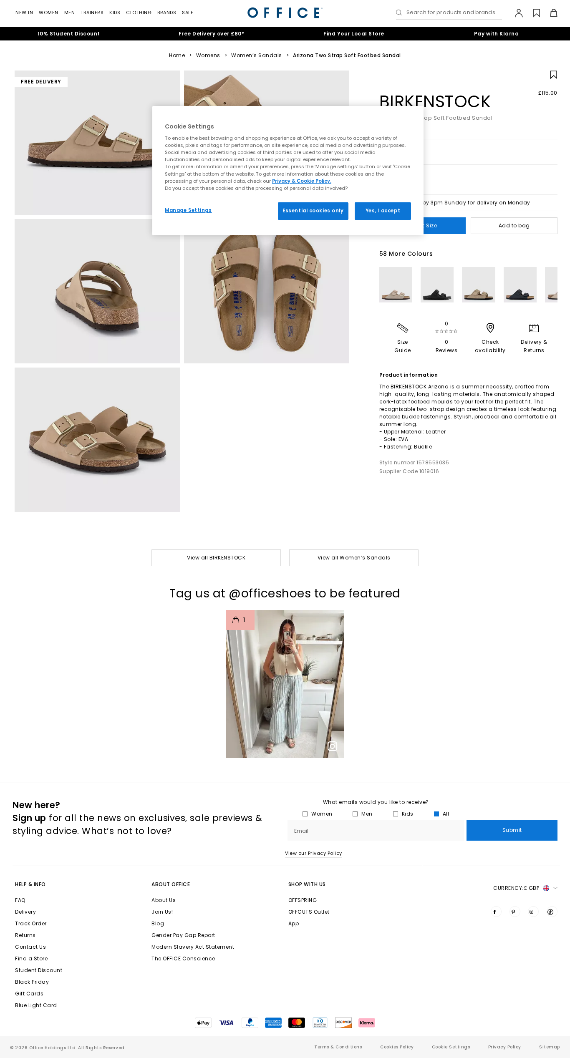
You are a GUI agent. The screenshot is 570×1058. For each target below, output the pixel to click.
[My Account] (515, 13)
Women (48, 12)
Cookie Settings (451, 1047)
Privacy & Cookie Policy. (301, 181)
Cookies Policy (397, 1047)
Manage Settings (188, 210)
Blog (157, 923)
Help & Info (30, 884)
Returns (25, 935)
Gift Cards (29, 993)
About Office (170, 884)
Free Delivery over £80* (212, 33)
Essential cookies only (313, 210)
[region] (288, 170)
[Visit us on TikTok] (552, 911)
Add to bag (514, 225)
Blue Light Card (36, 1005)
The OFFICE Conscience (183, 958)
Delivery (25, 911)
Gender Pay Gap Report (183, 935)
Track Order (31, 923)
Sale (187, 12)
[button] (285, 684)
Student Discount (38, 970)
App (293, 923)
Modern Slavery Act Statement (192, 946)
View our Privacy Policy (313, 853)
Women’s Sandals (256, 55)
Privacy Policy (504, 1047)
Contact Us (30, 946)
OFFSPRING (302, 900)
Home (177, 55)
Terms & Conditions (338, 1047)
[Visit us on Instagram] (533, 911)
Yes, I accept (383, 210)
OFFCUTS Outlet (309, 911)
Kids (114, 12)
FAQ (20, 900)
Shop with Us (307, 884)
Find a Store (31, 958)
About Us (163, 900)
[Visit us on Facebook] (496, 911)
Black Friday (32, 981)
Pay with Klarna (496, 33)
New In (24, 12)
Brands (166, 12)
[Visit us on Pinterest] (514, 911)
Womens (208, 55)
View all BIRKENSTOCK (216, 557)
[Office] (285, 12)
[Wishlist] (532, 13)
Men (69, 12)
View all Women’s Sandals (354, 557)
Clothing (138, 12)
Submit (512, 830)
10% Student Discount (69, 33)
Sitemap (549, 1047)
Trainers (92, 12)
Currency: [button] (516, 888)
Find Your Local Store (353, 33)
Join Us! (162, 911)
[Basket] (549, 13)
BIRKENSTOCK (435, 101)
